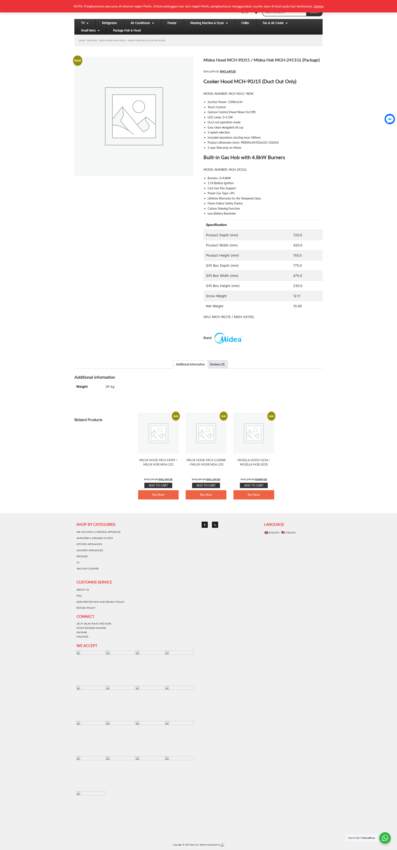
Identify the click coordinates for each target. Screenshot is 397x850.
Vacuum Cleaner (88, 568)
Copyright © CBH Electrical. (186, 844)
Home (82, 40)
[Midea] (223, 338)
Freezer (172, 23)
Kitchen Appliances (89, 544)
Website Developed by (210, 844)
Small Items (88, 30)
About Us (83, 589)
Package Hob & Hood (127, 30)
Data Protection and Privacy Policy (101, 601)
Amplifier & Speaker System (95, 538)
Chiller (245, 23)
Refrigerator (109, 23)
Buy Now (158, 494)
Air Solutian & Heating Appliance (99, 531)
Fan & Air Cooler (273, 23)
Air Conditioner (140, 23)
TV (83, 23)
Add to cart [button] (158, 485)
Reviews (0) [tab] (217, 364)
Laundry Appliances (90, 550)
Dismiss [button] (319, 6)
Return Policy (86, 607)
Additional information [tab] (190, 364)
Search (314, 12)
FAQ (79, 595)
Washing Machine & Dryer (207, 23)
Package (92, 40)
